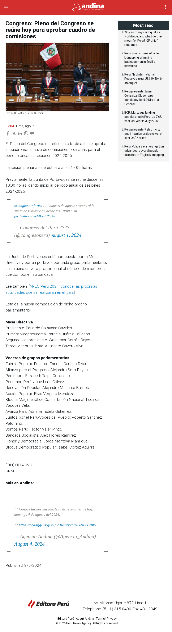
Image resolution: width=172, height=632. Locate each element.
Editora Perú (65, 618)
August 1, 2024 (66, 235)
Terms (100, 618)
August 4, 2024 (29, 544)
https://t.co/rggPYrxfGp (36, 525)
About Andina (85, 618)
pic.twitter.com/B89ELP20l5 (75, 525)
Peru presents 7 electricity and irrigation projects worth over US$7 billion (143, 134)
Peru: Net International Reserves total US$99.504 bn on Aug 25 (143, 79)
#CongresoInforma (28, 206)
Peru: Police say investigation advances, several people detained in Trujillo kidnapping (144, 150)
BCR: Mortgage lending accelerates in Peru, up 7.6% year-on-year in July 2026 (143, 117)
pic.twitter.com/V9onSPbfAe (34, 216)
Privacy (112, 618)
